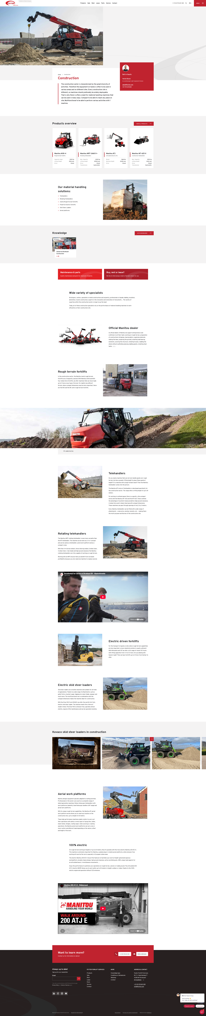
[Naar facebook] (58, 993)
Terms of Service (65, 985)
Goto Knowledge (142, 233)
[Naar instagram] (62, 993)
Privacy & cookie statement (130, 1012)
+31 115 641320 (127, 87)
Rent (88, 977)
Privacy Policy (55, 985)
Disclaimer (118, 1012)
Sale (88, 975)
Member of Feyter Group (24, 1)
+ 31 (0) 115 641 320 (178, 3)
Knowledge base (115, 973)
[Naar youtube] (66, 993)
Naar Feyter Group (77, 1012)
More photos (69, 451)
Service (89, 984)
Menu (198, 3)
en (190, 3)
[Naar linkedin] (54, 993)
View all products (141, 124)
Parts (88, 982)
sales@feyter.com (127, 85)
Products (89, 973)
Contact (89, 987)
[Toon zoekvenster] (186, 3)
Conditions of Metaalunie (118, 975)
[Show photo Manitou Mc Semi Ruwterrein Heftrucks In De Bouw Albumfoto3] (103, 428)
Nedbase (149, 1012)
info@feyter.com (139, 987)
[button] (147, 739)
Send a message (142, 954)
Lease (88, 980)
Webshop (113, 977)
